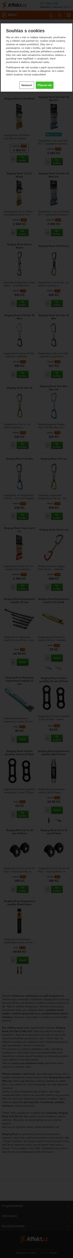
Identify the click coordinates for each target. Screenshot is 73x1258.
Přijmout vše (45, 85)
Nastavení (26, 85)
